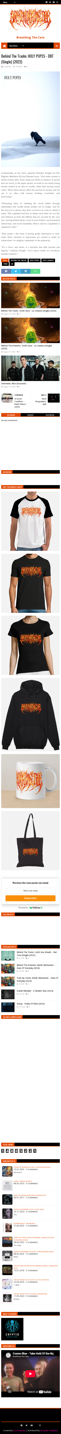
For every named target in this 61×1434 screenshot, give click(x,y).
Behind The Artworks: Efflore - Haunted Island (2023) (32, 1167)
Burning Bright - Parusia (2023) (24, 1223)
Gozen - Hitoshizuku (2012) (23, 1181)
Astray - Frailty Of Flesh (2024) (31, 1004)
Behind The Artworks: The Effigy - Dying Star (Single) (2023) (33, 1251)
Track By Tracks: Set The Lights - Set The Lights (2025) (31, 1280)
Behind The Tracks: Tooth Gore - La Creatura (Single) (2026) (28, 311)
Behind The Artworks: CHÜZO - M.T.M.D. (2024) (29, 1209)
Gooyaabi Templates (49, 1430)
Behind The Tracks (18, 260)
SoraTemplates (19, 1430)
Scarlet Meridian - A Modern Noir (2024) (35, 991)
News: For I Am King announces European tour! (30, 1195)
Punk (5, 264)
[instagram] (57, 2)
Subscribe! (30, 898)
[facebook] (46, 2)
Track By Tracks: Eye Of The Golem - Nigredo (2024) (30, 1294)
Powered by (23, 908)
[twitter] (50, 2)
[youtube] (53, 2)
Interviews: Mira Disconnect (13, 383)
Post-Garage (48, 260)
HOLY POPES (34, 260)
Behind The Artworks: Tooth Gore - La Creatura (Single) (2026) (26, 347)
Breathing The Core (30, 37)
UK (12, 264)
